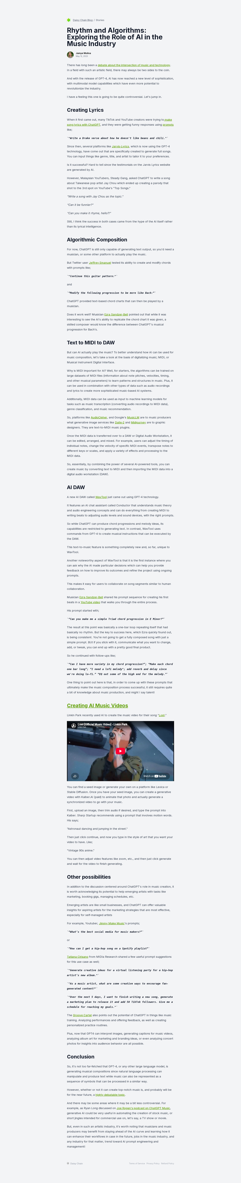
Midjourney (138, 422)
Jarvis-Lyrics (120, 146)
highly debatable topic (110, 1094)
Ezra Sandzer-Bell (116, 314)
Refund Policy (167, 1163)
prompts (168, 124)
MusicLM (133, 417)
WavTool (101, 497)
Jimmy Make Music (112, 923)
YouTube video (90, 602)
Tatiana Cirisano (77, 956)
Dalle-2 (119, 422)
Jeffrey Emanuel (100, 262)
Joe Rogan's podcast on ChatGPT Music (143, 1108)
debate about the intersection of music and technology (134, 65)
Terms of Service (137, 1163)
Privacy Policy (153, 1163)
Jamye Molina (83, 53)
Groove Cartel (82, 1015)
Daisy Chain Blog (83, 20)
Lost (162, 715)
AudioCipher (99, 417)
